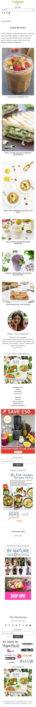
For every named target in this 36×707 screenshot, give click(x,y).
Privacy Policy (16, 703)
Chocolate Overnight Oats (18, 97)
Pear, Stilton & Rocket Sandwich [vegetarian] (18, 153)
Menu (19, 7)
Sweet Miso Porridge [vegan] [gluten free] (18, 211)
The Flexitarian (5, 21)
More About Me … (18, 348)
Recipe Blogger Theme (20, 701)
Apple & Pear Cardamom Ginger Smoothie (18, 242)
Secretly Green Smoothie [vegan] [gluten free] (18, 274)
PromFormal (18, 536)
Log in (30, 703)
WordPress (24, 703)
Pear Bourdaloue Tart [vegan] (18, 304)
